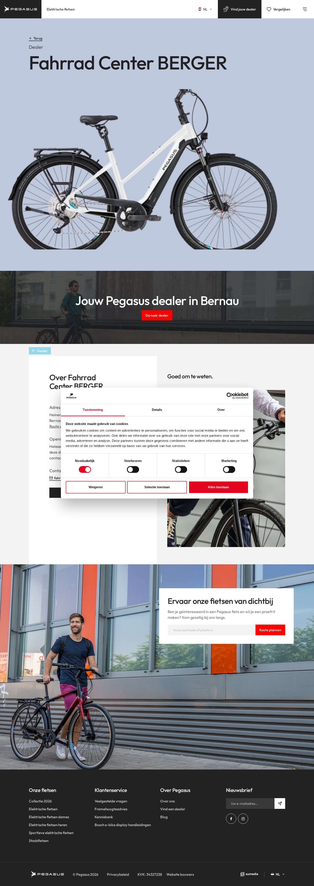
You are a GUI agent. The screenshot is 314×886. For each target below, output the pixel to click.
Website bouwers (180, 874)
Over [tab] (221, 410)
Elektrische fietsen (61, 9)
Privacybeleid (118, 874)
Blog (164, 817)
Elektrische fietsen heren (48, 825)
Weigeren (96, 487)
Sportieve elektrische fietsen (51, 832)
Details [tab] (157, 410)
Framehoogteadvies (111, 809)
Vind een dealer (172, 809)
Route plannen (270, 630)
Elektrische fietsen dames (49, 817)
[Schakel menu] (305, 9)
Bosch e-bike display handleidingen (123, 825)
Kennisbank (104, 817)
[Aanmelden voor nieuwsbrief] (279, 803)
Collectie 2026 (40, 801)
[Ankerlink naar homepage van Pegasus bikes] (20, 9)
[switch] (133, 469)
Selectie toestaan (157, 487)
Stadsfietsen (38, 840)
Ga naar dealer (157, 315)
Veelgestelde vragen (111, 801)
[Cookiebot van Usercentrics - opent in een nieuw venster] (229, 395)
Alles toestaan (218, 487)
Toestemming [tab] (93, 410)
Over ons (167, 801)
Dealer (42, 351)
